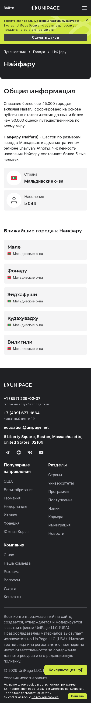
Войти (9, 8)
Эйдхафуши (22, 294)
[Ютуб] (41, 452)
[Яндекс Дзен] (18, 452)
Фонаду (17, 271)
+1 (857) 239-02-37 (22, 398)
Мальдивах (29, 142)
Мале (14, 247)
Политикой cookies (45, 697)
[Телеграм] (7, 452)
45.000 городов (56, 103)
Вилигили (19, 342)
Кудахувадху (22, 318)
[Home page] (46, 8)
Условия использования (25, 678)
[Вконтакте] (30, 452)
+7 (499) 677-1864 (22, 413)
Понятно (77, 696)
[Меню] (82, 8)
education (26, 427)
